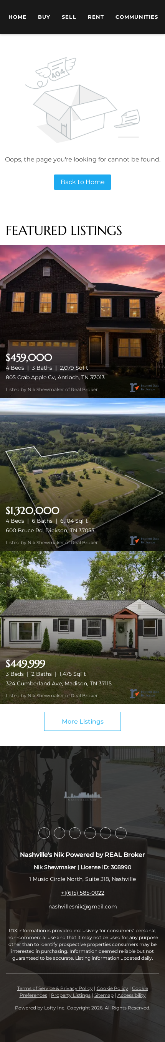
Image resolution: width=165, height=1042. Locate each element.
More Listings (83, 721)
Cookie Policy (112, 988)
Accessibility (131, 995)
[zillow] (59, 833)
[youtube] (90, 833)
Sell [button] (69, 17)
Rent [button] (96, 17)
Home (17, 17)
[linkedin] (44, 833)
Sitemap (104, 995)
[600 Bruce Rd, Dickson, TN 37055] (82, 474)
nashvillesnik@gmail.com (82, 906)
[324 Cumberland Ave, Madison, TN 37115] (82, 627)
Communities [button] (137, 17)
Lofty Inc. (55, 1008)
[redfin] (121, 833)
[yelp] (75, 833)
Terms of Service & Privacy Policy (55, 988)
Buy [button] (44, 17)
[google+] (105, 833)
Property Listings (71, 995)
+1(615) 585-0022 (82, 892)
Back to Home (83, 182)
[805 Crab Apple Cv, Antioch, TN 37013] (82, 321)
